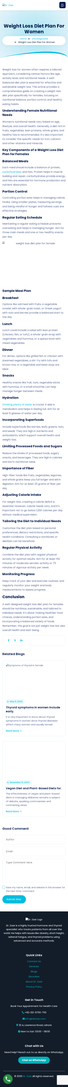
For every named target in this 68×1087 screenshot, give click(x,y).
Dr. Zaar (27, 1076)
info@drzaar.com (35, 1018)
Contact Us (34, 961)
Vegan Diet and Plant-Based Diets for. (34, 788)
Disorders (34, 976)
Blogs (34, 971)
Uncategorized (40, 38)
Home (23, 38)
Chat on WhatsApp (34, 1060)
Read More (12, 730)
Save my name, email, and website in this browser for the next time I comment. (35, 889)
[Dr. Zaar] (7, 5)
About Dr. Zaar (34, 981)
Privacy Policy (34, 986)
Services (34, 966)
